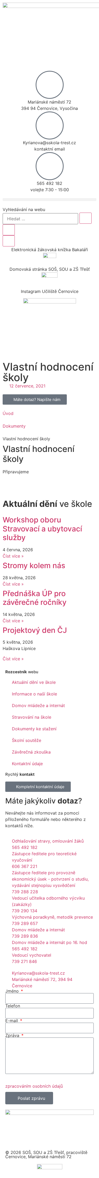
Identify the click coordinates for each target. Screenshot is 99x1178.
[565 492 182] (50, 166)
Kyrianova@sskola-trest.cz (49, 142)
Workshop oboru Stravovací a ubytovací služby (42, 528)
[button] (49, 199)
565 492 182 (49, 183)
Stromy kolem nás (34, 565)
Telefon (12, 1006)
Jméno (12, 991)
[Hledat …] (40, 218)
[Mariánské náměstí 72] (50, 85)
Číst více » (13, 556)
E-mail (12, 1020)
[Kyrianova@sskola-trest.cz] (50, 125)
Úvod (8, 413)
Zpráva (13, 1035)
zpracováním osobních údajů (34, 1086)
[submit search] (85, 218)
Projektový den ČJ (35, 630)
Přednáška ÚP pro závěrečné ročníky (35, 598)
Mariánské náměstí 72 (49, 102)
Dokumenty (14, 426)
